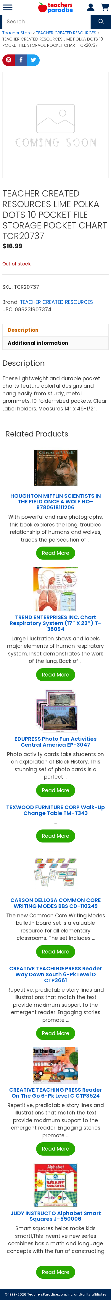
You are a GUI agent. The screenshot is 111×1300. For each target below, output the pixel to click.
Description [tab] (23, 330)
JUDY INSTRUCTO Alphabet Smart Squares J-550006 (55, 1216)
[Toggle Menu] (7, 7)
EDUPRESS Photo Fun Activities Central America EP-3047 (55, 741)
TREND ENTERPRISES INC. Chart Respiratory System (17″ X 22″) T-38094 (55, 623)
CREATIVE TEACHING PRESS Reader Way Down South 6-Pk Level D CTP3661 (55, 974)
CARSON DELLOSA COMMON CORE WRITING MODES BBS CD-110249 (55, 903)
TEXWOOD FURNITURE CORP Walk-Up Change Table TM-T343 (55, 810)
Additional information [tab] (38, 343)
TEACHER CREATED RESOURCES (66, 33)
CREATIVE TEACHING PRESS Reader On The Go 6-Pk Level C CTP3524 (55, 1092)
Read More (55, 553)
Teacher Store (17, 33)
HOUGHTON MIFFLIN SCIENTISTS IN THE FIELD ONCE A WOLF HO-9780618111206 (55, 501)
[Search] (101, 22)
